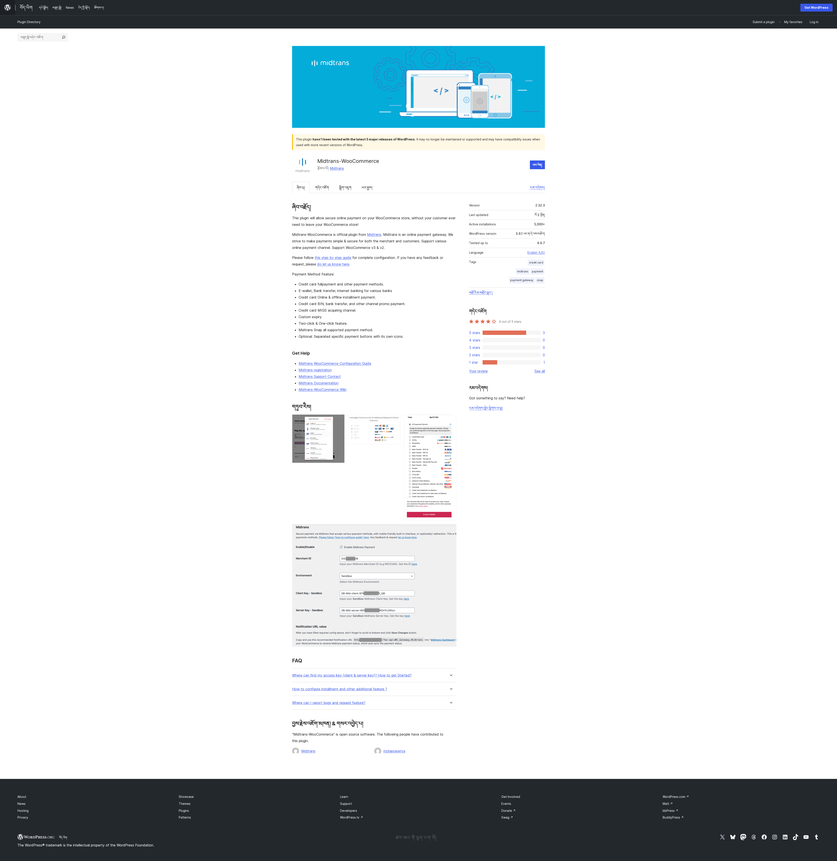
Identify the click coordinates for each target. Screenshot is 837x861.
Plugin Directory (29, 22)
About (21, 797)
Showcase (186, 797)
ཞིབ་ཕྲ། (301, 187)
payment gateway (521, 280)
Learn (344, 797)
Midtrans (337, 168)
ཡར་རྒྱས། (367, 187)
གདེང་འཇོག (322, 187)
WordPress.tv (351, 817)
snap (540, 280)
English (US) (536, 252)
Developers (348, 810)
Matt (668, 803)
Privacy (22, 817)
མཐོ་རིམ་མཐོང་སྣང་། (481, 292)
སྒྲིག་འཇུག (345, 187)
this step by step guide (333, 257)
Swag (507, 817)
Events (506, 803)
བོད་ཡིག (63, 837)
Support (346, 803)
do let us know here (333, 264)
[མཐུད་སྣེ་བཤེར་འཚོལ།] (63, 37)
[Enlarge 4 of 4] (450, 530)
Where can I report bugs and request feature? (328, 703)
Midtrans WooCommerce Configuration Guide (335, 363)
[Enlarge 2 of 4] (394, 420)
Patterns (185, 817)
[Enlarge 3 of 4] (450, 420)
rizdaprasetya (394, 751)
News (21, 803)
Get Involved (510, 797)
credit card (536, 262)
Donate (508, 810)
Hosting (23, 810)
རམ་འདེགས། (537, 187)
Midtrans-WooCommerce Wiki (322, 389)
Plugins (184, 810)
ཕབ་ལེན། (537, 165)
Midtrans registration (315, 370)
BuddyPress (673, 817)
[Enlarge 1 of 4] (339, 420)
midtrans (522, 271)
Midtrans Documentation (319, 383)
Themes (185, 803)
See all (539, 371)
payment (537, 271)
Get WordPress (816, 7)
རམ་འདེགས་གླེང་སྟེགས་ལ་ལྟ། (486, 408)
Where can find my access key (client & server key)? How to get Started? (352, 675)
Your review (478, 371)
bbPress (670, 810)
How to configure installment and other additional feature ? (339, 689)
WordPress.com (676, 797)
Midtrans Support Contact (320, 376)
